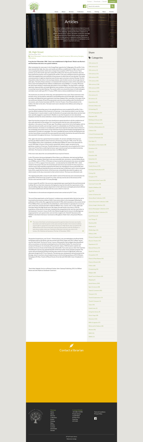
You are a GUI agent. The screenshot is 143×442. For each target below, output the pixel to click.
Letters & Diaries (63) (95, 194)
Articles (111, 11)
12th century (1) (93, 63)
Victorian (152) (93, 319)
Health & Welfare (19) (95, 187)
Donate (104, 1)
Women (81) (92, 329)
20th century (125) (94, 91)
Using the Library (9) (94, 312)
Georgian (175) (93, 176)
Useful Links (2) (93, 308)
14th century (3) (93, 70)
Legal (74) (91, 191)
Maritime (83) (92, 223)
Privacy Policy (98, 414)
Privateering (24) (93, 269)
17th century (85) (94, 81)
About (63, 11)
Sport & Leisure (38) (94, 287)
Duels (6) (91, 152)
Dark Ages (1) (92, 141)
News (104, 11)
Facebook (84, 6)
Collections (80, 11)
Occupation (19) (93, 255)
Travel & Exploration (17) (96, 297)
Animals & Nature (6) (95, 105)
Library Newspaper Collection (38, 56)
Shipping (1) (92, 280)
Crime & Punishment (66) (96, 134)
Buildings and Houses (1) (96, 123)
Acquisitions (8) (93, 102)
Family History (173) (94, 166)
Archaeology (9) (93, 109)
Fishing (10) (92, 173)
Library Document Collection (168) (98, 201)
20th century (32, 58)
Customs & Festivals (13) (96, 137)
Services (71, 11)
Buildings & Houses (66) (95, 120)
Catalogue (112, 1)
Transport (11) (93, 294)
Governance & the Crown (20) (97, 180)
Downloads (97, 1)
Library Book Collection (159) (97, 198)
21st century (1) (93, 95)
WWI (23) (91, 333)
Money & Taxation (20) (95, 237)
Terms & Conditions (99, 412)
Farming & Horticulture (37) (96, 169)
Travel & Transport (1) (95, 301)
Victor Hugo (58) (93, 315)
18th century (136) (94, 84)
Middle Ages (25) (93, 230)
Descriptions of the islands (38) (97, 144)
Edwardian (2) (93, 159)
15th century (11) (94, 73)
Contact (89, 1)
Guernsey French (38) (95, 184)
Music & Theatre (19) (95, 240)
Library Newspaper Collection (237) (99, 208)
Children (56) (92, 130)
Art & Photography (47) (95, 112)
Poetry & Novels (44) (94, 262)
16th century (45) (94, 77)
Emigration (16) (93, 162)
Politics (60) (92, 265)
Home (56, 11)
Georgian (80, 56)
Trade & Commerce (64, 56)
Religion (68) (92, 272)
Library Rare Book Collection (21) (98, 212)
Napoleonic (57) (93, 244)
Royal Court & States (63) (96, 276)
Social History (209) (94, 283)
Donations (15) (93, 148)
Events (89, 11)
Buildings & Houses (53, 56)
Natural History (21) (94, 248)
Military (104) (92, 233)
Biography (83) (93, 116)
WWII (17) (92, 336)
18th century (74, 56)
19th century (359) (94, 88)
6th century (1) (93, 98)
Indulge (74, 439)
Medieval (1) (92, 226)
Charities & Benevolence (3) (96, 127)
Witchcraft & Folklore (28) (96, 326)
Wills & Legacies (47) (94, 322)
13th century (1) (93, 66)
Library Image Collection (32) (97, 205)
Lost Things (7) (93, 219)
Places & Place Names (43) (96, 258)
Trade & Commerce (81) (95, 290)
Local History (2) (93, 216)
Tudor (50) (92, 304)
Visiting (97, 11)
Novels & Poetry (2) (94, 251)
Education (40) (93, 155)
